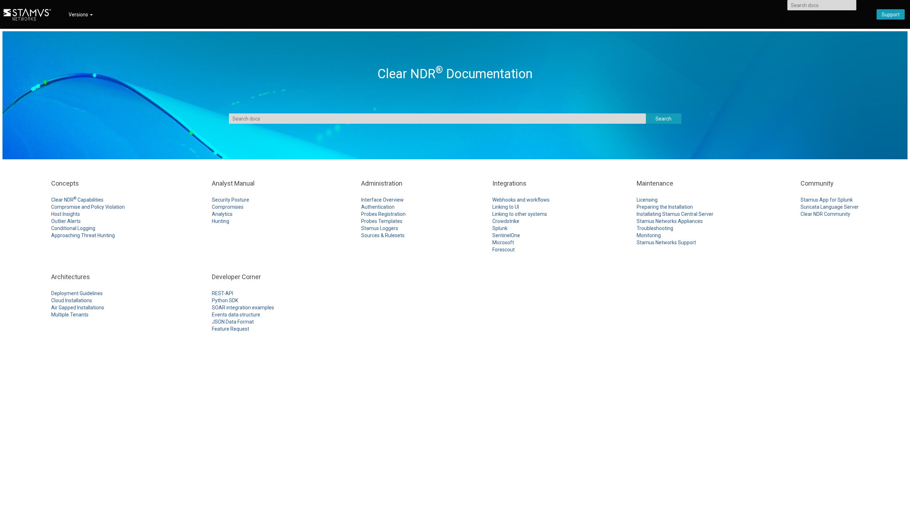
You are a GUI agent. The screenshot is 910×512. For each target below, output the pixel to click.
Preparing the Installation (665, 207)
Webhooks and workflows (521, 200)
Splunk (500, 228)
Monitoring (649, 235)
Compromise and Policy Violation (88, 207)
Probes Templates (381, 221)
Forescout (503, 249)
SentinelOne (506, 235)
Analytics (222, 214)
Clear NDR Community (825, 214)
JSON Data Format (233, 322)
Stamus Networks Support (666, 242)
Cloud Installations (71, 300)
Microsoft (503, 242)
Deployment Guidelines (77, 293)
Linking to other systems (519, 214)
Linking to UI (505, 207)
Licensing (647, 200)
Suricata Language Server (830, 207)
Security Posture (230, 200)
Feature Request (230, 329)
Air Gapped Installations (77, 307)
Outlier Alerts (66, 221)
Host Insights (65, 214)
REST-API (222, 293)
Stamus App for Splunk (827, 200)
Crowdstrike (505, 221)
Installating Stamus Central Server (675, 214)
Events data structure (236, 315)
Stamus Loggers (379, 228)
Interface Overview (382, 200)
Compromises (227, 207)
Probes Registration (383, 214)
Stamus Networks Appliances (670, 221)
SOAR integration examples (243, 307)
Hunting (220, 221)
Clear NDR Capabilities (77, 200)
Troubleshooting (655, 228)
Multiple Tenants (70, 315)
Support (891, 14)
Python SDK (225, 300)
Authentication (378, 207)
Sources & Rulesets (383, 235)
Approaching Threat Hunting (83, 235)
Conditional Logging (73, 228)
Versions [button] (79, 14)
